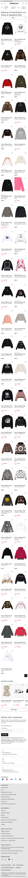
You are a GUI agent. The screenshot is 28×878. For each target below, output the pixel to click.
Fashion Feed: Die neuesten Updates (9, 853)
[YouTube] (12, 859)
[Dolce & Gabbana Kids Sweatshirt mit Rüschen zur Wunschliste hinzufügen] (25, 361)
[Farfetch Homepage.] (14, 3)
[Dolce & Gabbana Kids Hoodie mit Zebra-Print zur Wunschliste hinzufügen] (12, 519)
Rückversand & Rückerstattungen (9, 794)
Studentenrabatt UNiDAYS (7, 835)
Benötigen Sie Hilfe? (7, 770)
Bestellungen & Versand (6, 792)
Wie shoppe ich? (6, 752)
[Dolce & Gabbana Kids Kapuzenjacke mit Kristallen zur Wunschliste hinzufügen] (12, 284)
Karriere (3, 815)
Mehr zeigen (14, 709)
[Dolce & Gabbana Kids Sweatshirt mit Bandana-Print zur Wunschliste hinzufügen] (12, 258)
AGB (14, 864)
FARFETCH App (4, 817)
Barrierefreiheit (20, 864)
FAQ (3, 761)
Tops (19, 7)
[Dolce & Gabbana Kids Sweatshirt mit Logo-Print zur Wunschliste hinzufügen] (12, 361)
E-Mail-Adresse (4, 728)
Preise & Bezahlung (5, 796)
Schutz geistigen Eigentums (7, 867)
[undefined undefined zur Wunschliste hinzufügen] (10, 684)
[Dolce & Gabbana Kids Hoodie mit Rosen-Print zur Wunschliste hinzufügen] (12, 598)
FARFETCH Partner (5, 812)
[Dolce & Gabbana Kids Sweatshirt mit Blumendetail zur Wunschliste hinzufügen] (25, 493)
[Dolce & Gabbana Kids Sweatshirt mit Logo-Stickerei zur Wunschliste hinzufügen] (25, 100)
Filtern (13, 17)
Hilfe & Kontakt (4, 787)
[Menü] (1, 3)
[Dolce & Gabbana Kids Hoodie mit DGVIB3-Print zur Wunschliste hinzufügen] (25, 415)
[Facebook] (9, 859)
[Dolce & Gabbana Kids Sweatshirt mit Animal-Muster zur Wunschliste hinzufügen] (25, 48)
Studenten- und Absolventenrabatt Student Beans (12, 838)
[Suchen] (4, 3)
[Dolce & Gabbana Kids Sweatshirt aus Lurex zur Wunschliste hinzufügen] (25, 311)
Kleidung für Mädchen (13, 8)
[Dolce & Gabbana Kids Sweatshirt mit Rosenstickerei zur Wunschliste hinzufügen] (25, 571)
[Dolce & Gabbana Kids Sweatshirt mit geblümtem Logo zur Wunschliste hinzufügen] (12, 651)
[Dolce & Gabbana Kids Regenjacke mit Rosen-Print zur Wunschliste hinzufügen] (12, 441)
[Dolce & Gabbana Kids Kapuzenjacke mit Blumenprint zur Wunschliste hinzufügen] (25, 258)
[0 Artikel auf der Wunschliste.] (23, 3)
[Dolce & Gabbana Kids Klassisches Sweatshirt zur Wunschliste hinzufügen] (25, 284)
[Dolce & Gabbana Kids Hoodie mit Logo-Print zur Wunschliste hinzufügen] (25, 126)
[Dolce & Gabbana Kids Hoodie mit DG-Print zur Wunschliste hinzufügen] (12, 48)
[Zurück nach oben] (25, 675)
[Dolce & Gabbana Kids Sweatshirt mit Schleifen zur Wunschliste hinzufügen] (12, 74)
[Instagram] (2, 859)
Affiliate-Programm (5, 831)
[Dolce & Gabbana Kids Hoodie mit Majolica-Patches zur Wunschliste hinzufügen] (25, 598)
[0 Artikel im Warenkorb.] (26, 3)
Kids (2, 7)
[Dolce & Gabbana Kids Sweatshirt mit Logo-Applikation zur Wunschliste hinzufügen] (25, 231)
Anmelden (4, 734)
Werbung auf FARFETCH (7, 822)
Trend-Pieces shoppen (7, 1)
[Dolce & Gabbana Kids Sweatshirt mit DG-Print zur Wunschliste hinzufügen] (12, 231)
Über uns (3, 810)
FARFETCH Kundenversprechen (8, 803)
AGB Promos (4, 801)
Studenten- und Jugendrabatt (8, 840)
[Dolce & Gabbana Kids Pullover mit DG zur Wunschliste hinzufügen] (12, 546)
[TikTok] (5, 859)
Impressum (17, 867)
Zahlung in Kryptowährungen (7, 799)
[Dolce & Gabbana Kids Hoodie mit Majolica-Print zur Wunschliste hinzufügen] (12, 153)
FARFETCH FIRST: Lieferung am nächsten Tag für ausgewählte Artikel (12, 848)
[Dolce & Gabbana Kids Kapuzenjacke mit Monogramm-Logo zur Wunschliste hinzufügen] (12, 205)
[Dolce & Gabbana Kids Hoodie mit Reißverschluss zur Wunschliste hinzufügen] (12, 311)
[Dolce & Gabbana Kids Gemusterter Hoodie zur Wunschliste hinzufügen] (12, 468)
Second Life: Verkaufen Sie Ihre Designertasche (12, 850)
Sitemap (3, 824)
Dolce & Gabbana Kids (6, 7)
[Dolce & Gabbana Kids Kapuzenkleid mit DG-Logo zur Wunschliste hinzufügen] (12, 624)
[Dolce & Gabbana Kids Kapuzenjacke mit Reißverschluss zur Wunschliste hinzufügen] (25, 74)
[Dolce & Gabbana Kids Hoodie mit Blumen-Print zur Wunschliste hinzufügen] (12, 571)
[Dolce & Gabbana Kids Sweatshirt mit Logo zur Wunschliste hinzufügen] (25, 336)
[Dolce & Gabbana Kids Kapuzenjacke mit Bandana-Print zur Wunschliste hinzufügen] (25, 441)
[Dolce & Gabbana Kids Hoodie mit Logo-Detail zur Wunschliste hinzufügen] (25, 388)
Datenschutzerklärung (6, 740)
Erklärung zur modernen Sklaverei (9, 819)
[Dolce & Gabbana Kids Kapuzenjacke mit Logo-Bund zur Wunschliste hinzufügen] (25, 546)
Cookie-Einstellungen (6, 869)
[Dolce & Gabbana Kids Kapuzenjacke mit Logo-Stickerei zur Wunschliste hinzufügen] (25, 153)
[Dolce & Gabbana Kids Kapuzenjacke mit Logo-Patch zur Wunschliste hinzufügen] (25, 624)
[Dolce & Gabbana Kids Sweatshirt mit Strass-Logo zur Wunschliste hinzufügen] (12, 336)
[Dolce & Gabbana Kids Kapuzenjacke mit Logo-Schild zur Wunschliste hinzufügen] (25, 205)
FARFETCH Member (5, 833)
